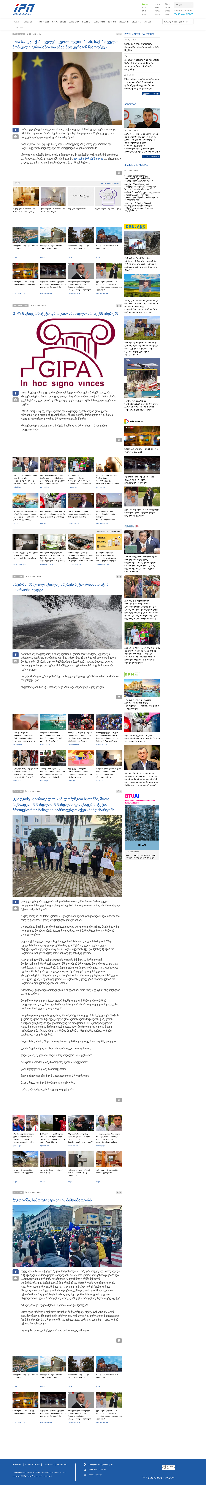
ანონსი (147, 22)
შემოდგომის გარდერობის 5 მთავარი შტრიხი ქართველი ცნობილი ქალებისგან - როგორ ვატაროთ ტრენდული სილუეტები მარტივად (25, 775)
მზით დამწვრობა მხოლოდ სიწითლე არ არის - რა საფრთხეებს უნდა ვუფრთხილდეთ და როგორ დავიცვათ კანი (24, 738)
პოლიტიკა (29, 22)
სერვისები (48, 1465)
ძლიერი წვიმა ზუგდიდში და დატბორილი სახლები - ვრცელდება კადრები (53, 284)
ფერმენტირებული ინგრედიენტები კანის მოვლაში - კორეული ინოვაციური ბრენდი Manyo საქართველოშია (107, 558)
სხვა (16, 27)
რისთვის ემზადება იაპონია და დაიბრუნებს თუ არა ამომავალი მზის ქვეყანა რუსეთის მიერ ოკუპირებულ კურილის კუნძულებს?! (141, 349)
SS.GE (17, 183)
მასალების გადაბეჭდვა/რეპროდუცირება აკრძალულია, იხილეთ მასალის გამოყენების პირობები (40, 1474)
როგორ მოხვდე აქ (110, 183)
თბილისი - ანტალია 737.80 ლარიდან (25, 247)
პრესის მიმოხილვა (136, 164)
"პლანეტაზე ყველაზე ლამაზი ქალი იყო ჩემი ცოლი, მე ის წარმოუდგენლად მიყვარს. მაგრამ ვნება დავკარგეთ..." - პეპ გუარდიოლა (81, 1142)
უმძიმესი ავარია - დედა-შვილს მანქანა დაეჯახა (24, 283)
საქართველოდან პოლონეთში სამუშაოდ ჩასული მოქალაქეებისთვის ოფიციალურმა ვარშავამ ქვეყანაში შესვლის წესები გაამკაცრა (108, 519)
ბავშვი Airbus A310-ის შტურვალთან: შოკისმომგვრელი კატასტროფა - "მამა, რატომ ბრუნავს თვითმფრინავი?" (141, 405)
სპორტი (112, 22)
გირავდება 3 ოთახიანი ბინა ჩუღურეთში (107, 1171)
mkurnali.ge (17, 744)
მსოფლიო (74, 22)
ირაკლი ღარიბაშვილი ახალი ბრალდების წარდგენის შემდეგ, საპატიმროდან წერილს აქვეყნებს (79, 287)
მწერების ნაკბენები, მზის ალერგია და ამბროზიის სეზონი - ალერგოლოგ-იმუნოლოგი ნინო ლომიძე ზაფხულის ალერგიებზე (52, 558)
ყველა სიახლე (150, 94)
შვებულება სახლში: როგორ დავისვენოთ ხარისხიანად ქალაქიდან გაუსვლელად (80, 773)
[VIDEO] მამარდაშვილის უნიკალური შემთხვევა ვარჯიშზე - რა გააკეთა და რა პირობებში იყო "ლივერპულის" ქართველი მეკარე (53, 1140)
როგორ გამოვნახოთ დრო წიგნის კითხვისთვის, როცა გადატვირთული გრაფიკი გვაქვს (109, 773)
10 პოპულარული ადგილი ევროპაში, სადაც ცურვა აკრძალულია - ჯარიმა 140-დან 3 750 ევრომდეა (25, 515)
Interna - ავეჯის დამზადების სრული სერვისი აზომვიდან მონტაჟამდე (25, 555)
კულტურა (136, 22)
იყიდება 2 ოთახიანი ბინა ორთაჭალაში (52, 1171)
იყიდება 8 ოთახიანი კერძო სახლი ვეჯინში (23, 1171)
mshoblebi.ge (73, 744)
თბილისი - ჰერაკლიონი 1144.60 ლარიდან (51, 247)
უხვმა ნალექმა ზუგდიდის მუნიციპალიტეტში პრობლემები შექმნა (141, 47)
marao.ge (17, 780)
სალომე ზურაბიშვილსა (88, 158)
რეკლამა (62, 1465)
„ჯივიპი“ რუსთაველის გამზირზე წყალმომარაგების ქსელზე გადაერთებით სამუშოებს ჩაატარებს (141, 65)
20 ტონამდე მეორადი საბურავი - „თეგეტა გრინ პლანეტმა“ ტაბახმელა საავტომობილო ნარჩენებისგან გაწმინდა (141, 84)
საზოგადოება (59, 22)
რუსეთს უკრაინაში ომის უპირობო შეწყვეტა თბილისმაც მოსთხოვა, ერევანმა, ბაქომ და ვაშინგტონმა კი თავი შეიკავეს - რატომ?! (141, 264)
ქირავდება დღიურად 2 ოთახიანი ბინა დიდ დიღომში (79, 1172)
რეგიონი (86, 22)
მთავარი (17, 22)
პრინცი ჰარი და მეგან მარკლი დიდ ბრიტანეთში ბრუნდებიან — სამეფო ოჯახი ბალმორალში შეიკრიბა (52, 774)
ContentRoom (114, 531)
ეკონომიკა (99, 22)
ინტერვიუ (130, 104)
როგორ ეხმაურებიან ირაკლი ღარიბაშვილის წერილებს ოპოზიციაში (79, 514)
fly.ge (15, 257)
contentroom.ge (19, 564)
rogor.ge (71, 780)
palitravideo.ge (19, 293)
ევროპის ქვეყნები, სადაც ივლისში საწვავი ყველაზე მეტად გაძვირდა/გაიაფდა (52, 514)
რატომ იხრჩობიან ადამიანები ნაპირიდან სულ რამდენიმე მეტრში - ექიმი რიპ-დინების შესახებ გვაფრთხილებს (52, 738)
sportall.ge (17, 1146)
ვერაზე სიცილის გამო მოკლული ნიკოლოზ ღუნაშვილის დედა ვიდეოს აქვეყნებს (109, 286)
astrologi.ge (73, 1146)
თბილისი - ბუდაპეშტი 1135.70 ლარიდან (78, 247)
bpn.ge (145, 4)
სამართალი (43, 22)
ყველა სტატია (150, 156)
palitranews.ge (74, 523)
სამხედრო (124, 22)
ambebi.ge (17, 487)
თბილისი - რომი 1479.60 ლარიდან (107, 247)
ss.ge (15, 1182)
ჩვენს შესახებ (32, 1465)
